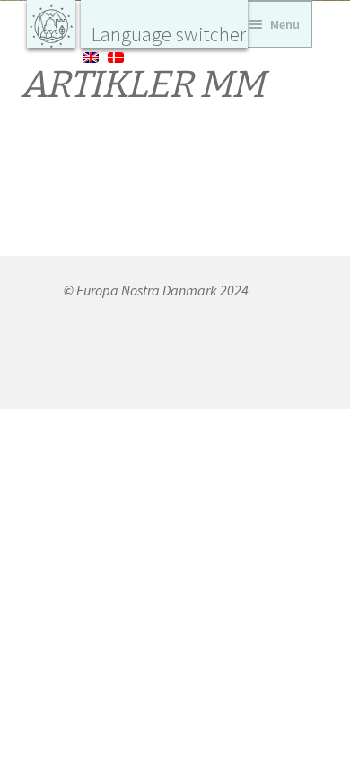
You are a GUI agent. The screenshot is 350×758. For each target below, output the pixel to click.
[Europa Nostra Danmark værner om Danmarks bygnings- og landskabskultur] (51, 24)
